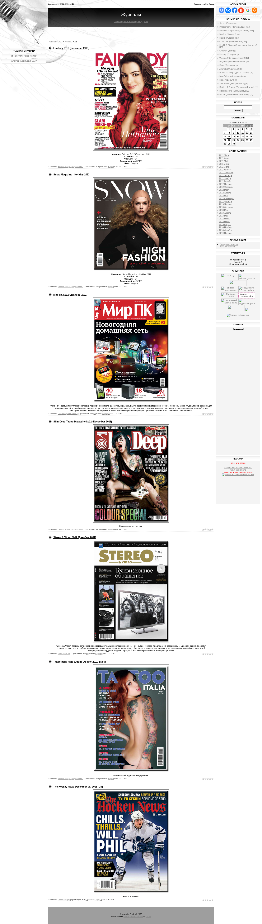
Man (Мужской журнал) (230, 76)
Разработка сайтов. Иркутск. (238, 467)
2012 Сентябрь (226, 198)
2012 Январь (225, 184)
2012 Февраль (226, 187)
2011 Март (224, 155)
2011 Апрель (225, 158)
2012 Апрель (225, 193)
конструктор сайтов (133, 916)
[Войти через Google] (248, 10)
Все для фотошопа (229, 244)
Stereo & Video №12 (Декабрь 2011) (74, 537)
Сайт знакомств (238, 470)
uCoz (148, 916)
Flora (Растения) (227, 65)
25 (242, 140)
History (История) (227, 54)
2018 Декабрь (225, 230)
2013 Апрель (225, 213)
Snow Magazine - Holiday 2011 (71, 174)
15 (229, 136)
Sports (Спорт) (64, 900)
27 (251, 140)
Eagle (110, 167)
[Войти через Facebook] (234, 10)
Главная (118, 21)
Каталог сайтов (227, 246)
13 (251, 133)
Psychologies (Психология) (232, 61)
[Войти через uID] (221, 10)
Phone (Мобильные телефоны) (234, 94)
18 (242, 136)
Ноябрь (68, 41)
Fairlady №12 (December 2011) (71, 48)
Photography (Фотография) (232, 27)
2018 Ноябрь (225, 227)
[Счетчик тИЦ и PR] (246, 298)
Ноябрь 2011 (238, 122)
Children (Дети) (226, 51)
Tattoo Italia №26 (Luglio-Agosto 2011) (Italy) (79, 661)
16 (233, 136)
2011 (60, 41)
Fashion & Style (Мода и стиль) (70, 167)
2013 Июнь (224, 218)
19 (247, 136)
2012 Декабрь (225, 201)
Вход (140, 21)
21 (225, 140)
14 (225, 136)
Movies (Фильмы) (227, 34)
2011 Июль (224, 167)
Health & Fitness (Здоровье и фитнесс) (238, 45)
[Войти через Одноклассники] (254, 10)
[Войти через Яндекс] (241, 10)
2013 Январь (225, 204)
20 (251, 136)
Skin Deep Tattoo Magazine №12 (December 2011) (82, 421)
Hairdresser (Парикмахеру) (232, 91)
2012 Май (223, 195)
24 (238, 140)
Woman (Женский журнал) (232, 58)
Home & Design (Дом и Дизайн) (234, 72)
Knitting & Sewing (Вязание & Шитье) (236, 87)
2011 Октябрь (225, 175)
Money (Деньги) (227, 80)
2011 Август (225, 170)
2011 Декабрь (225, 181)
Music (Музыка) (64, 654)
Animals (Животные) (229, 69)
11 (242, 133)
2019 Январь (225, 233)
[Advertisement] (238, 491)
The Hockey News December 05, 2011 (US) (78, 786)
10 (238, 133)
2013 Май (223, 216)
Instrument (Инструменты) (232, 83)
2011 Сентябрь (226, 172)
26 (247, 140)
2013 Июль (224, 221)
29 (229, 144)
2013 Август (225, 224)
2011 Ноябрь (225, 178)
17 (238, 136)
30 (233, 144)
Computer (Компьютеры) (67, 414)
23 (233, 140)
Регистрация (130, 21)
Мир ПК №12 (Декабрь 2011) (70, 294)
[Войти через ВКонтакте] (228, 10)
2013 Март (224, 210)
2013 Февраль (226, 207)
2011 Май (223, 161)
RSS (146, 21)
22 (229, 140)
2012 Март (224, 190)
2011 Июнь (224, 164)
